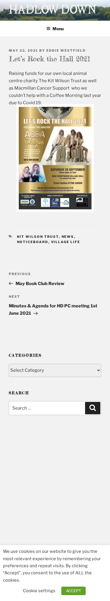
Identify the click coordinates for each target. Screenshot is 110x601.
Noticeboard (32, 242)
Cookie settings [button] (39, 590)
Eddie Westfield (66, 50)
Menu (58, 28)
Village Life (65, 242)
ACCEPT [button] (73, 590)
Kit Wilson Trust (38, 237)
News (68, 237)
